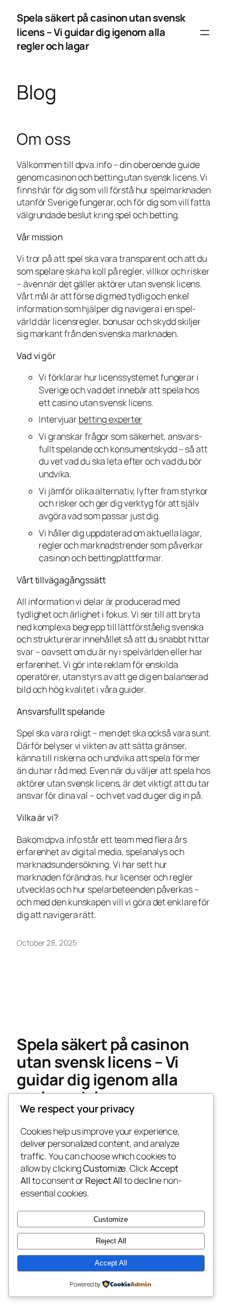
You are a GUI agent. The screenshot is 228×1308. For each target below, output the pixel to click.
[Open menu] (204, 32)
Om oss (43, 139)
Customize (111, 1219)
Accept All (111, 1263)
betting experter (110, 419)
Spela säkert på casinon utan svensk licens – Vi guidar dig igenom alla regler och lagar (101, 31)
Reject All (111, 1241)
